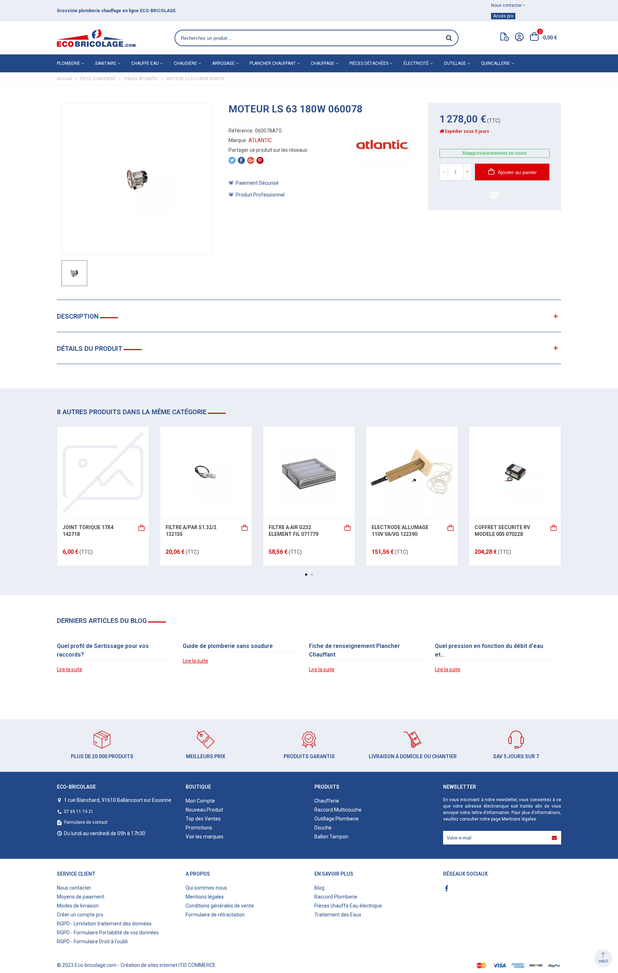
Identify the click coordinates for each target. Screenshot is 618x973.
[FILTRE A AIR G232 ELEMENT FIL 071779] (309, 472)
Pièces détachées (368, 63)
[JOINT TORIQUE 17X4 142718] (103, 472)
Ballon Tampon (331, 836)
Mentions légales (519, 819)
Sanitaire (105, 63)
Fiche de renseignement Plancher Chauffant (354, 650)
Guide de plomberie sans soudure (228, 646)
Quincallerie (495, 63)
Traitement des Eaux (337, 915)
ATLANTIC (260, 140)
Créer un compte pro (80, 915)
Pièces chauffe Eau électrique (348, 906)
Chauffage (322, 63)
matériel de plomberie (155, 10)
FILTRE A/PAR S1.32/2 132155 (191, 530)
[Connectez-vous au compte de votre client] (519, 38)
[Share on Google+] (250, 160)
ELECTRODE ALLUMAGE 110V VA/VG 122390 (400, 530)
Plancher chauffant (273, 63)
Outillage (455, 63)
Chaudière (185, 63)
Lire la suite (69, 669)
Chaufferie (326, 801)
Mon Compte (200, 801)
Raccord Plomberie (335, 897)
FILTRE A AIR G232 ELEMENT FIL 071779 (293, 530)
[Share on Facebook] (241, 160)
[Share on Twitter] (232, 160)
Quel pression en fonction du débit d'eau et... (489, 650)
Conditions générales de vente (220, 906)
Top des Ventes (203, 819)
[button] (306, 574)
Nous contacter (74, 888)
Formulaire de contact (86, 822)
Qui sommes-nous (206, 888)
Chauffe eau (145, 63)
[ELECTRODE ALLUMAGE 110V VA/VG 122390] (412, 472)
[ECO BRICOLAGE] (96, 38)
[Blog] (504, 38)
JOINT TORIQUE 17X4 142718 (88, 530)
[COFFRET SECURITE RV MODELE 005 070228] (515, 472)
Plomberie (68, 63)
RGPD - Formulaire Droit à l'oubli (92, 941)
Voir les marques (205, 836)
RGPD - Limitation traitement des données (104, 923)
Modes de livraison (78, 906)
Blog (319, 888)
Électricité (416, 63)
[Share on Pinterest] (260, 160)
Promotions (199, 828)
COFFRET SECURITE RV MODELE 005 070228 (502, 530)
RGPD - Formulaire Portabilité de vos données (108, 932)
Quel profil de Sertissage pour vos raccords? (103, 650)
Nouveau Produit (204, 810)
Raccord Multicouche (338, 810)
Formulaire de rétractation (215, 915)
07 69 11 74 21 (78, 811)
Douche (323, 828)
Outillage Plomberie (336, 819)
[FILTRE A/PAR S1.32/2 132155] (206, 472)
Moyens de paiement (80, 897)
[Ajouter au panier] (142, 527)
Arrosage (223, 63)
